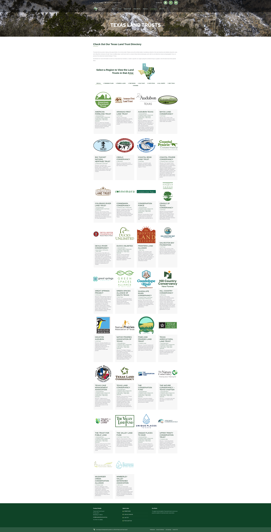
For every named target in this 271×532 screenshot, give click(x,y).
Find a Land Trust (128, 520)
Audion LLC (111, 529)
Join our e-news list (128, 514)
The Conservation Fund (145, 387)
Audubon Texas (145, 112)
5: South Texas (151, 83)
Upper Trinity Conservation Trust (166, 435)
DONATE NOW (127, 511)
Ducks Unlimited (125, 246)
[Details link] (103, 99)
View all (98, 83)
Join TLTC (126, 517)
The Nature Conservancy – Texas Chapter (167, 387)
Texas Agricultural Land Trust (166, 339)
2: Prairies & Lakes (121, 83)
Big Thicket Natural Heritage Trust (102, 159)
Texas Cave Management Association (101, 387)
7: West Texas (171, 83)
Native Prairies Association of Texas (124, 339)
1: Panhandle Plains (108, 83)
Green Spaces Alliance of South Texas (123, 293)
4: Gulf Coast (141, 83)
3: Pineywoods (132, 83)
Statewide (135, 85)
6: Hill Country (161, 83)
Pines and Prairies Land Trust (145, 339)
